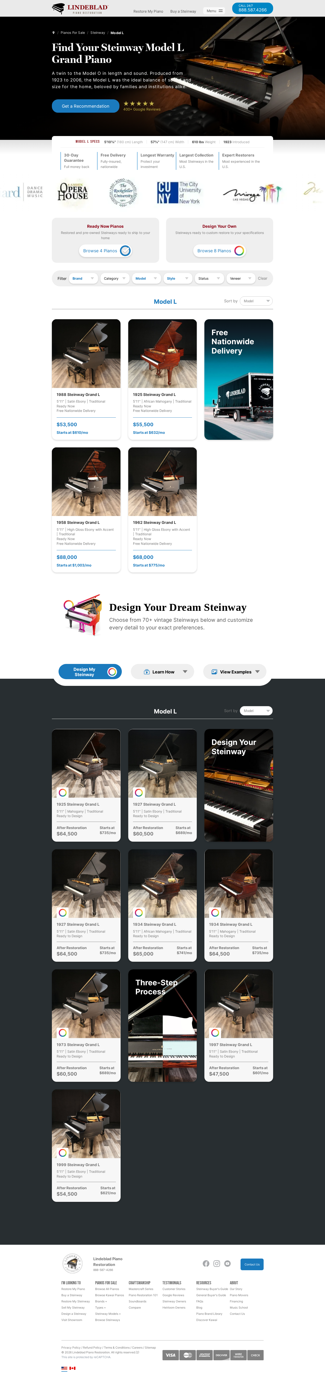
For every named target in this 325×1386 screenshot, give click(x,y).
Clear (262, 278)
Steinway (97, 32)
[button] (162, 671)
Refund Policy (92, 1348)
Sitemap (150, 1348)
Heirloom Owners (173, 1307)
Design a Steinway (73, 1314)
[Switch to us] (64, 1369)
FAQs (199, 1301)
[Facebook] (206, 1264)
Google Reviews (173, 1295)
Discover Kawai (206, 1320)
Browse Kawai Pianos (109, 1295)
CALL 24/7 (253, 8)
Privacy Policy (71, 1348)
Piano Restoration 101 (143, 1295)
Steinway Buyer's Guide (212, 1289)
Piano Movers (239, 1295)
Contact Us (252, 1264)
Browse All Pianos (107, 1289)
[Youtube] (227, 1264)
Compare (135, 1307)
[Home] (53, 32)
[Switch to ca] (72, 1369)
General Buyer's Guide (211, 1295)
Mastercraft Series (141, 1289)
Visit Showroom (71, 1320)
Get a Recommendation (85, 106)
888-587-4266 (103, 1270)
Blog (199, 1307)
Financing (236, 1301)
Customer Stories (173, 1289)
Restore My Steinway (75, 1301)
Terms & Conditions (117, 1348)
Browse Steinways (107, 1320)
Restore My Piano (148, 11)
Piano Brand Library (209, 1314)
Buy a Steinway (183, 11)
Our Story (236, 1289)
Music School (239, 1307)
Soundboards (137, 1301)
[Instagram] (216, 1264)
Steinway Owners (174, 1301)
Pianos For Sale (73, 32)
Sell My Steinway (73, 1307)
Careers (137, 1348)
